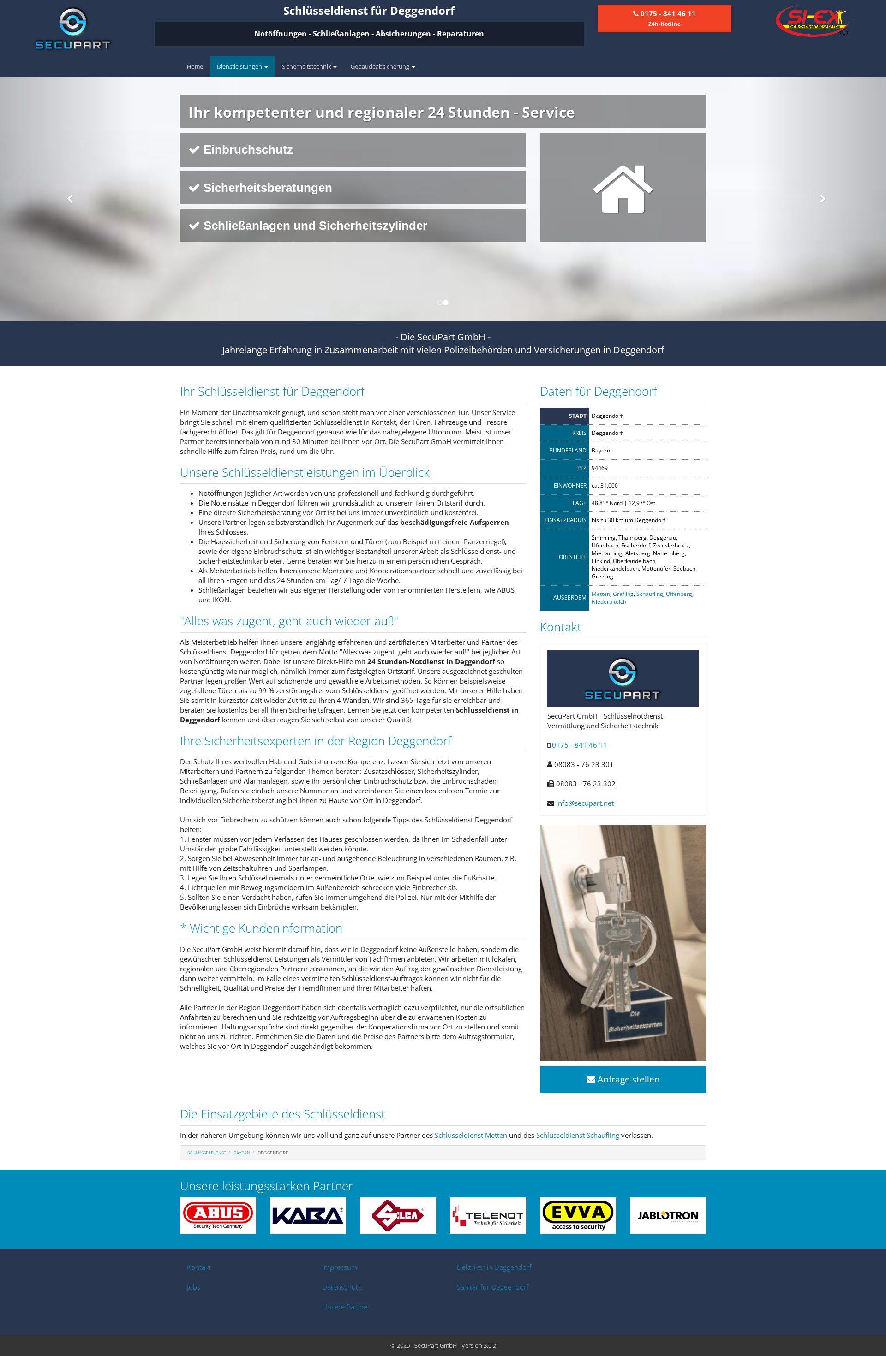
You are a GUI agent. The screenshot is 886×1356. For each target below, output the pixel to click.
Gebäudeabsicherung (381, 66)
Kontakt (199, 1267)
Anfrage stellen (627, 1079)
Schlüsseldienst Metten (471, 1135)
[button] (66, 199)
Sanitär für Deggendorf (493, 1286)
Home (195, 66)
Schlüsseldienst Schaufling (577, 1135)
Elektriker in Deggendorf (494, 1267)
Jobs (193, 1286)
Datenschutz (341, 1286)
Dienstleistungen (240, 66)
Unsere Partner (346, 1306)
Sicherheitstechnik (307, 66)
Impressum (339, 1267)
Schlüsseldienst (206, 1152)
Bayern (241, 1152)
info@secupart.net (585, 803)
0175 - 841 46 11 (579, 744)
